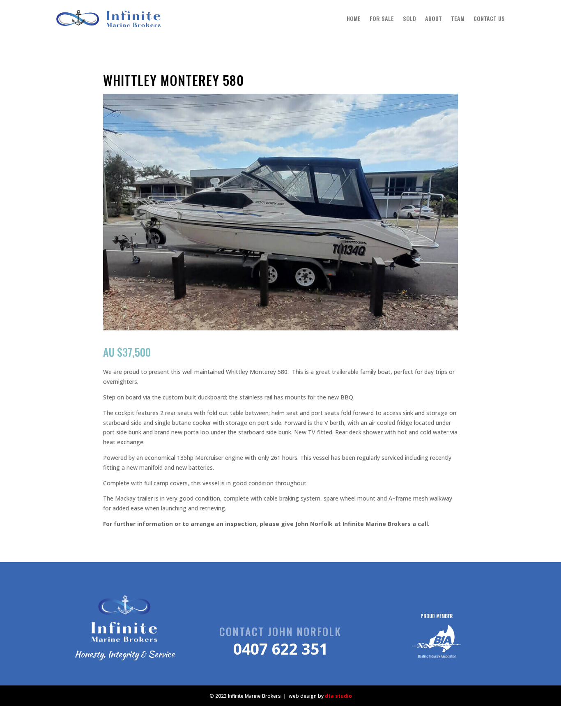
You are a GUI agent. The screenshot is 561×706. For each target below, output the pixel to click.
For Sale (382, 18)
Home (354, 18)
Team (457, 18)
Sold (409, 18)
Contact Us (489, 18)
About (433, 18)
